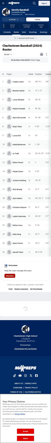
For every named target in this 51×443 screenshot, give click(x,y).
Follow (37, 19)
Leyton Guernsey (19, 216)
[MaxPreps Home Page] (15, 38)
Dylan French (18, 243)
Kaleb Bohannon (19, 144)
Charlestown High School (25, 335)
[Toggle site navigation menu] (3, 3)
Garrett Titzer (18, 252)
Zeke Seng (17, 234)
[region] (25, 418)
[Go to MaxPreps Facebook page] (36, 376)
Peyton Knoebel (19, 108)
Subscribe (17, 387)
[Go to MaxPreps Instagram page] (25, 376)
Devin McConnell (19, 117)
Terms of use (16, 392)
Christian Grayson (19, 207)
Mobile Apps (31, 383)
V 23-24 (12, 19)
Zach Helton (17, 198)
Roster (16, 32)
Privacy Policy (31, 387)
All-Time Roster (36, 289)
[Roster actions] (47, 54)
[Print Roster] (42, 54)
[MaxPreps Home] (14, 3)
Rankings (43, 32)
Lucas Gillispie (18, 99)
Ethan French (18, 162)
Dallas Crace (17, 225)
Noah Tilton (17, 126)
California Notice (33, 392)
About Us (18, 383)
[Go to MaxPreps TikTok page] (14, 376)
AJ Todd (16, 153)
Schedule (7, 32)
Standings (33, 32)
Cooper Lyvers (18, 82)
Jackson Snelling (19, 180)
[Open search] (34, 3)
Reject (25, 438)
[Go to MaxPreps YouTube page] (20, 376)
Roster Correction (21, 289)
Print (11, 289)
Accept (25, 431)
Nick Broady (17, 189)
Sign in (44, 3)
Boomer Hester (19, 90)
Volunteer (10, 276)
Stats (24, 32)
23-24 (6, 54)
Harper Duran (18, 171)
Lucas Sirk (17, 135)
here (38, 60)
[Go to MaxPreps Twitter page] (30, 376)
